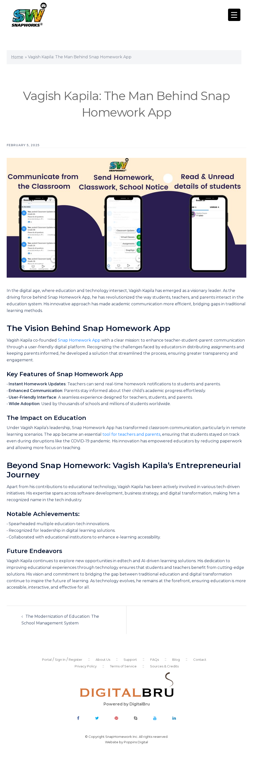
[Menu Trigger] (234, 15)
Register (75, 659)
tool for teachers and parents (131, 434)
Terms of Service (123, 666)
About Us (103, 659)
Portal (47, 659)
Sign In (60, 659)
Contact (199, 659)
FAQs (154, 659)
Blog (176, 659)
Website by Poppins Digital (126, 742)
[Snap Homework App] (28, 14)
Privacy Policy (86, 666)
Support (130, 659)
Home (17, 57)
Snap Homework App (79, 340)
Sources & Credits (164, 666)
